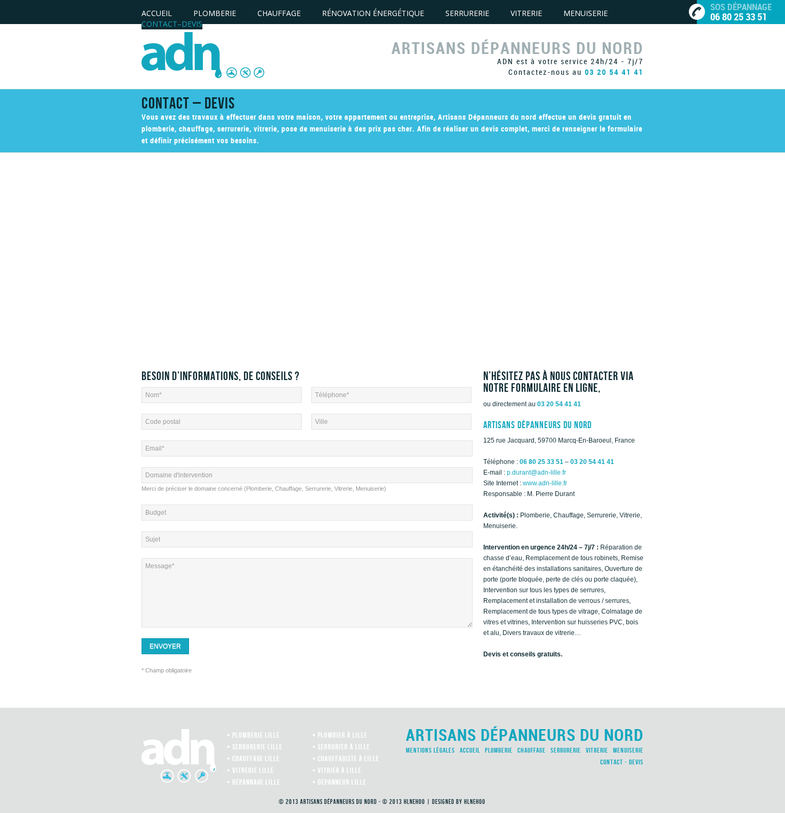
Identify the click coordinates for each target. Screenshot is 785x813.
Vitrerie (526, 13)
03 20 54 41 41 (614, 72)
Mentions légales (430, 750)
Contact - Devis (621, 762)
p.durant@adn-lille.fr (536, 472)
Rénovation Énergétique (373, 13)
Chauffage (279, 13)
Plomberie (214, 13)
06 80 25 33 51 (541, 462)
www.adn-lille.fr (545, 483)
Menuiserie (585, 13)
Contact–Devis (172, 24)
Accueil (157, 13)
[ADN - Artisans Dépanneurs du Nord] (203, 54)
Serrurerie (467, 13)
